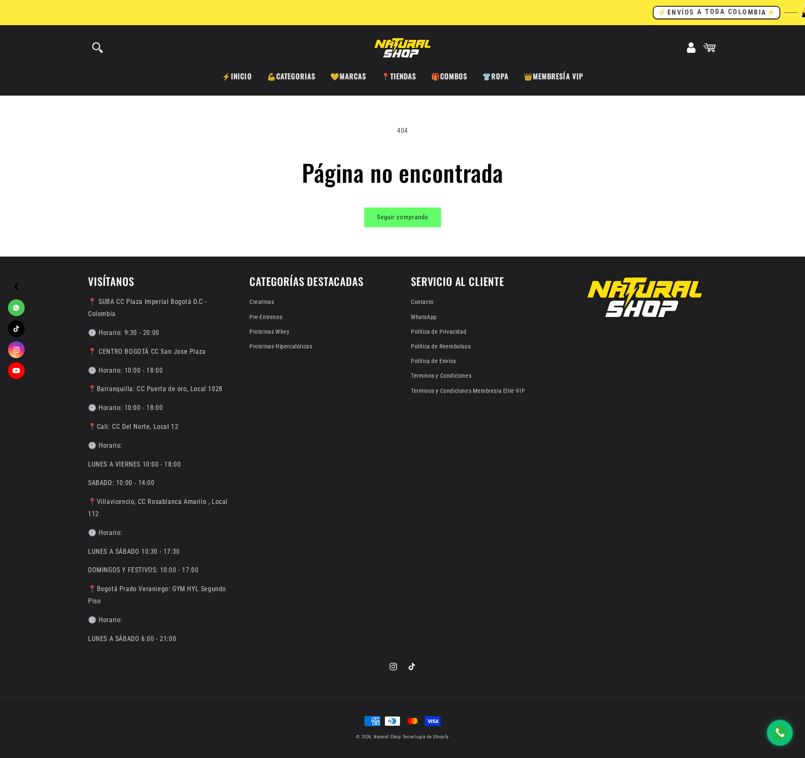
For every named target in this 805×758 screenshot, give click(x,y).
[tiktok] (16, 328)
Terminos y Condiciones (441, 375)
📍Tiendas (398, 76)
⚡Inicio (237, 76)
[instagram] (16, 349)
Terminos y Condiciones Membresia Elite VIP (468, 390)
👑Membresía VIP (553, 76)
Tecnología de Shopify (425, 737)
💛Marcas (348, 76)
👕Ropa (495, 76)
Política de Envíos (433, 361)
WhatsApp (424, 317)
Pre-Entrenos (265, 317)
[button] (97, 48)
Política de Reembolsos (440, 346)
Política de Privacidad (438, 331)
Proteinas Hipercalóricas (280, 346)
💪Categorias (291, 76)
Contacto (422, 302)
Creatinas (261, 302)
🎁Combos (449, 76)
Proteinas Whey (269, 331)
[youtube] (16, 370)
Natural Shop (387, 737)
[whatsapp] (16, 307)
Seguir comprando (402, 217)
